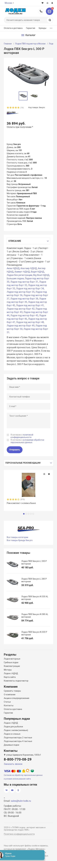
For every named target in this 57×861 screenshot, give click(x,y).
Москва (8, 3)
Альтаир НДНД (28, 268)
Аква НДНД (13, 268)
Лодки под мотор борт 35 (20, 292)
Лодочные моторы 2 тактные (18, 737)
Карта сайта (10, 677)
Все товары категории (17, 537)
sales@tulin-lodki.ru (21, 801)
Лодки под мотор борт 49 (20, 325)
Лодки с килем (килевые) (16, 730)
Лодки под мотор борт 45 (24, 315)
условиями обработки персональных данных (27, 441)
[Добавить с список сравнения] (44, 474)
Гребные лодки (11, 662)
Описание (14, 241)
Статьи (7, 702)
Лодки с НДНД (11, 673)
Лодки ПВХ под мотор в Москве (30, 43)
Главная (8, 43)
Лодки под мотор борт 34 (30, 288)
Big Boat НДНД (41, 275)
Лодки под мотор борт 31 (24, 281)
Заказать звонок (13, 764)
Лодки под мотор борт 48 (30, 322)
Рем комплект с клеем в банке (21, 503)
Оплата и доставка (13, 28)
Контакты (8, 705)
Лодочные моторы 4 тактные (18, 741)
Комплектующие (12, 666)
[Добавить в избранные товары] (49, 474)
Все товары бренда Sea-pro (20, 540)
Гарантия (30, 28)
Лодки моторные (12, 659)
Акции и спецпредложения (16, 698)
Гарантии (8, 713)
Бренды (42, 28)
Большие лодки (15, 278)
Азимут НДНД (22, 271)
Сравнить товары (12, 691)
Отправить (14, 450)
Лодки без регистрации (19, 275)
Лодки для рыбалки (13, 726)
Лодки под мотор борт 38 (24, 298)
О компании (9, 694)
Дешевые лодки (11, 745)
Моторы (8, 670)
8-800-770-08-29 (41, 11)
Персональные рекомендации (22, 463)
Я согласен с (22, 436)
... (51, 27)
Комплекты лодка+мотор (16, 681)
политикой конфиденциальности (22, 436)
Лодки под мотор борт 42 (20, 308)
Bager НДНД (37, 271)
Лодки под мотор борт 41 (30, 305)
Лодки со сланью (12, 734)
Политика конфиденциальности (19, 834)
